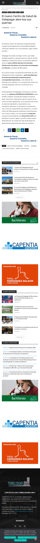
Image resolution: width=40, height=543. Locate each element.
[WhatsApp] (18, 130)
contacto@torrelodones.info (22, 511)
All (37, 163)
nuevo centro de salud (8, 148)
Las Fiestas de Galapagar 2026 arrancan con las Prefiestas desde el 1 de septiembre (26, 298)
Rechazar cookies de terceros (27, 537)
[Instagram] (20, 526)
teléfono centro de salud (22, 148)
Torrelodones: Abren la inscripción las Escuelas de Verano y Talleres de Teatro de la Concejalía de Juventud (19, 374)
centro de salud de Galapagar (15, 146)
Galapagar (34, 146)
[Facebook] (9, 130)
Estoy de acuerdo (10, 537)
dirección (26, 146)
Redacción (6, 27)
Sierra (18, 12)
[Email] (27, 130)
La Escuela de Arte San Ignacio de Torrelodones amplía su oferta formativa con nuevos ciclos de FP (26, 179)
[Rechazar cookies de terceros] (38, 536)
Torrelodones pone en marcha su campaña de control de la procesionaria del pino (25, 308)
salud (14, 12)
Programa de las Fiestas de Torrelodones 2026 (22, 347)
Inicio (3, 8)
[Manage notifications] (35, 538)
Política (9, 12)
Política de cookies (20, 540)
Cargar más (19, 197)
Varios (22, 12)
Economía (8, 8)
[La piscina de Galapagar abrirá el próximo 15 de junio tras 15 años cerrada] (7, 170)
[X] (14, 130)
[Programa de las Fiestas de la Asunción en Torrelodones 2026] (7, 320)
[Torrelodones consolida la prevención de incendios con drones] (7, 330)
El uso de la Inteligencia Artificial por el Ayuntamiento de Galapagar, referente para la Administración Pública (25, 189)
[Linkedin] (22, 130)
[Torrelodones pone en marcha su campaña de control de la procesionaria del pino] (7, 309)
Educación (4, 183)
